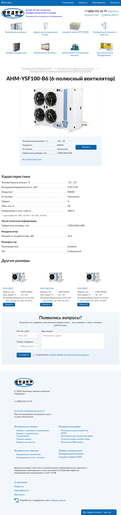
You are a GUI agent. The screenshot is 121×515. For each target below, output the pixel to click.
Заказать (86, 147)
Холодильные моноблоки (28, 454)
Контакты (115, 3)
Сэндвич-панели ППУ (70, 457)
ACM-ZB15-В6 (47, 288)
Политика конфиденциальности (29, 411)
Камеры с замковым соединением (32, 431)
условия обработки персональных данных (68, 355)
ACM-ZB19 (82, 288)
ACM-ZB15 (8, 288)
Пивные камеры (24, 439)
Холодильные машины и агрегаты (76, 68)
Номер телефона (25, 342)
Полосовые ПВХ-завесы (72, 442)
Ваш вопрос (47, 331)
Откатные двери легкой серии (75, 439)
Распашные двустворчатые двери (77, 436)
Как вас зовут (23, 331)
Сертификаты (98, 3)
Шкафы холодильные (16, 53)
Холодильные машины (26, 450)
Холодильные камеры (15, 32)
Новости (83, 3)
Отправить (24, 355)
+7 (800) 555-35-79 (95, 11)
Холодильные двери (70, 426)
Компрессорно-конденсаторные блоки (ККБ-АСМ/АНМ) (60, 71)
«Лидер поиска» (58, 500)
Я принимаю (62, 355)
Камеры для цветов (25, 442)
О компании (68, 3)
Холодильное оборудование (36, 68)
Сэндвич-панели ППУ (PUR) (75, 32)
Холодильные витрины (45, 53)
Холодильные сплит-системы (30, 458)
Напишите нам (91, 15)
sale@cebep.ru (113, 11)
